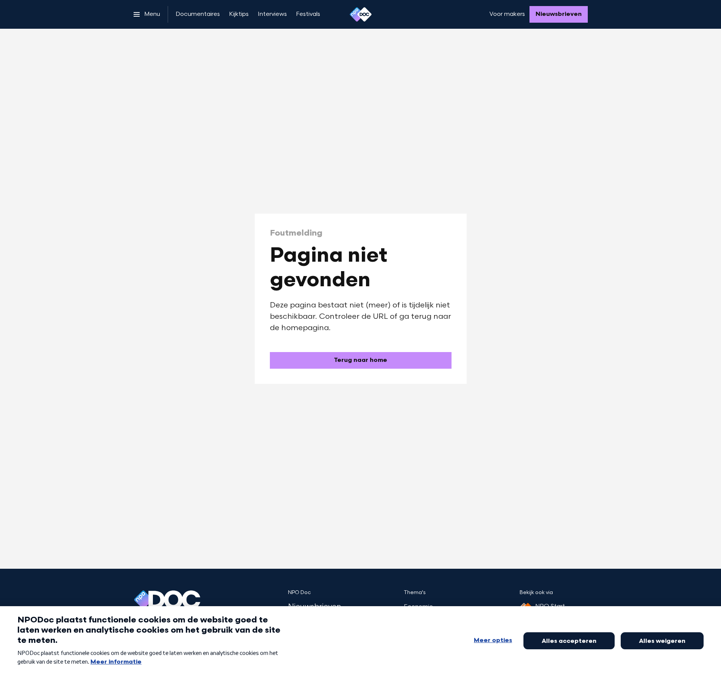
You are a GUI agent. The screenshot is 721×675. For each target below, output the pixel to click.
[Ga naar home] (360, 14)
